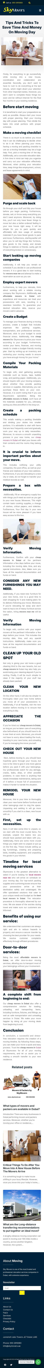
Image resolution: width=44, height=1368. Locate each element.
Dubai (38, 1047)
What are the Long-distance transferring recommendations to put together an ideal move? (21, 1227)
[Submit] (22, 1293)
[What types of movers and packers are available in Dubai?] (22, 1086)
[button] (29, 2)
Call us (8, 3)
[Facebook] (5, 1365)
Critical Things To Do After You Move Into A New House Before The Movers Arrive (21, 1168)
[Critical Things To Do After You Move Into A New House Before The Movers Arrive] (22, 1145)
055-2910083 (17, 3)
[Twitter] (11, 1365)
